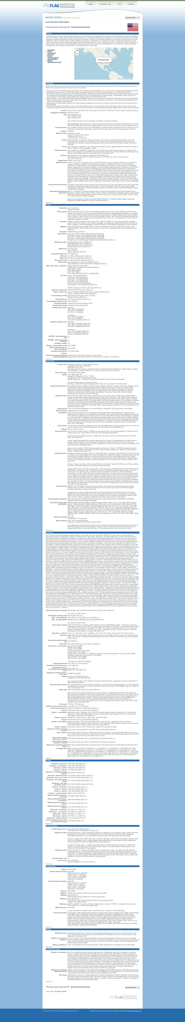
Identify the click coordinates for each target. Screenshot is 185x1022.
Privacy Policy (62, 1011)
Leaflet (119, 79)
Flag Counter (59, 5)
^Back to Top (49, 202)
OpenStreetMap (128, 79)
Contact (46, 1011)
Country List (105, 4)
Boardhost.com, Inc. (73, 1011)
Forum (131, 4)
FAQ (119, 4)
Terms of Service (53, 1011)
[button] (110, 58)
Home (90, 4)
